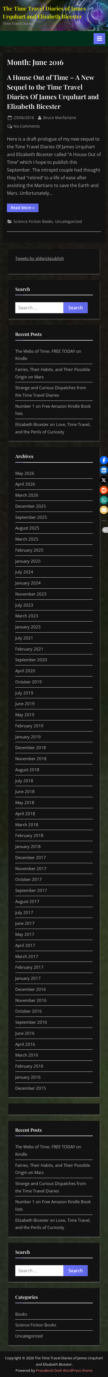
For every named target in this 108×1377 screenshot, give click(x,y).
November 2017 (31, 868)
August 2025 (27, 528)
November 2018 (31, 758)
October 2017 (28, 879)
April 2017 (25, 945)
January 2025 (28, 561)
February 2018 (29, 835)
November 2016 (31, 1000)
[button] (104, 460)
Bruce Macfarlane (59, 117)
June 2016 (25, 1033)
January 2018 (28, 846)
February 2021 (29, 649)
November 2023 (31, 594)
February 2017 (29, 967)
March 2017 (26, 956)
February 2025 (29, 550)
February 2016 (29, 1066)
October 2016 (28, 1011)
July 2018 (24, 780)
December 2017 (30, 857)
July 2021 (24, 638)
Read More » (24, 208)
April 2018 (25, 813)
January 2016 (28, 1077)
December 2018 (30, 747)
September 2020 (31, 659)
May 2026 (24, 473)
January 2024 (28, 583)
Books (21, 1314)
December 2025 (30, 506)
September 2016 (31, 1022)
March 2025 (26, 539)
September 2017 (31, 890)
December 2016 (30, 989)
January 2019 (28, 736)
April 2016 (25, 1044)
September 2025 (31, 517)
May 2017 (24, 934)
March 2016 (26, 1055)
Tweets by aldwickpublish (39, 258)
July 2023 (24, 605)
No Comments (27, 126)
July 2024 (24, 572)
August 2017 (27, 901)
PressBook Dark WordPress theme (64, 1370)
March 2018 (26, 824)
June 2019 (25, 703)
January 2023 (28, 627)
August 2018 (27, 769)
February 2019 (29, 725)
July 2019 (24, 693)
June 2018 (25, 791)
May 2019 (24, 714)
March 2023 (26, 615)
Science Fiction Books (33, 221)
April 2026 (25, 484)
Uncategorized (68, 221)
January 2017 (28, 978)
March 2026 (26, 495)
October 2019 (28, 681)
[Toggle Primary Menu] (99, 38)
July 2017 (24, 912)
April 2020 (25, 670)
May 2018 (24, 802)
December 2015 (30, 1088)
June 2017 (25, 923)
